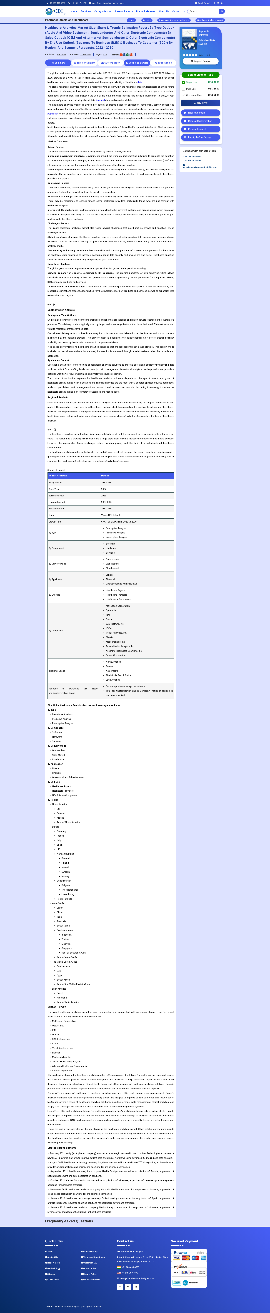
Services (86, 11)
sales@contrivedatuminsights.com (107, 3)
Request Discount (197, 129)
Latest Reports (124, 11)
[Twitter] (219, 3)
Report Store (53, 1263)
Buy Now (202, 103)
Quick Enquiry (204, 3)
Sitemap (51, 1274)
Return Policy (90, 1274)
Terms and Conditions (94, 1257)
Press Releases (145, 11)
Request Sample (201, 61)
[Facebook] (215, 3)
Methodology (53, 1268)
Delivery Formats (91, 1279)
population (53, 113)
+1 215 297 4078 (78, 3)
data (140, 82)
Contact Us (179, 11)
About (50, 1251)
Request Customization (200, 121)
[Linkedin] (223, 3)
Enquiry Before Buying (199, 137)
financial (100, 100)
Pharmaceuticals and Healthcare (174, 20)
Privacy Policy (90, 1251)
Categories (101, 11)
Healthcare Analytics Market (210, 20)
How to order (89, 1268)
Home (74, 11)
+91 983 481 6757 (56, 3)
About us (163, 11)
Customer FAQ (90, 1263)
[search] (222, 11)
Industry (147, 20)
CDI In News (53, 1279)
